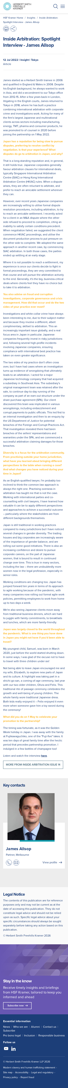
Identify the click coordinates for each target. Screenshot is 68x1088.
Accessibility (21, 1072)
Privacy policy (10, 1077)
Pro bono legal (12, 1035)
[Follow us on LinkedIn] (13, 1049)
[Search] (52, 14)
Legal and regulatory (42, 1072)
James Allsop (18, 849)
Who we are (20, 1027)
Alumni (35, 1027)
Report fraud (27, 1077)
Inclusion (29, 1035)
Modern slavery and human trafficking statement (29, 1067)
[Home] (17, 6)
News (6, 1027)
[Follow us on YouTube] (6, 1049)
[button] (55, 6)
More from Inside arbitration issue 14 (33, 765)
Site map (7, 1072)
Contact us (49, 1027)
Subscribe (9, 1031)
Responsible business (51, 1035)
